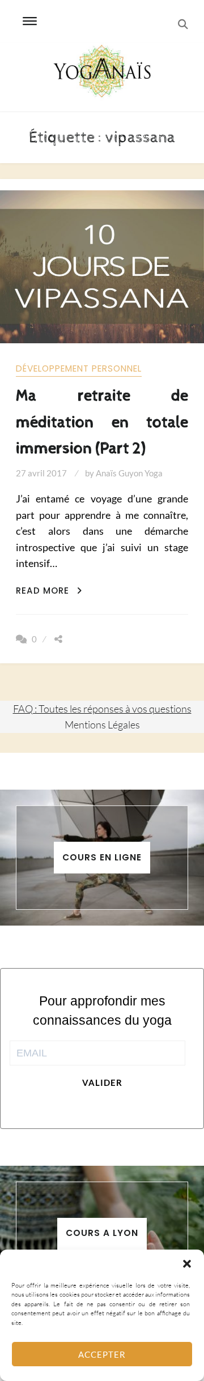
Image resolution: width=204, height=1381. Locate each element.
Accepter (102, 1354)
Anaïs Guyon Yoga (129, 473)
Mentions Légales (102, 724)
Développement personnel (79, 368)
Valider (102, 1082)
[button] (187, 1263)
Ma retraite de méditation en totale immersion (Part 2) (102, 421)
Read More (49, 590)
